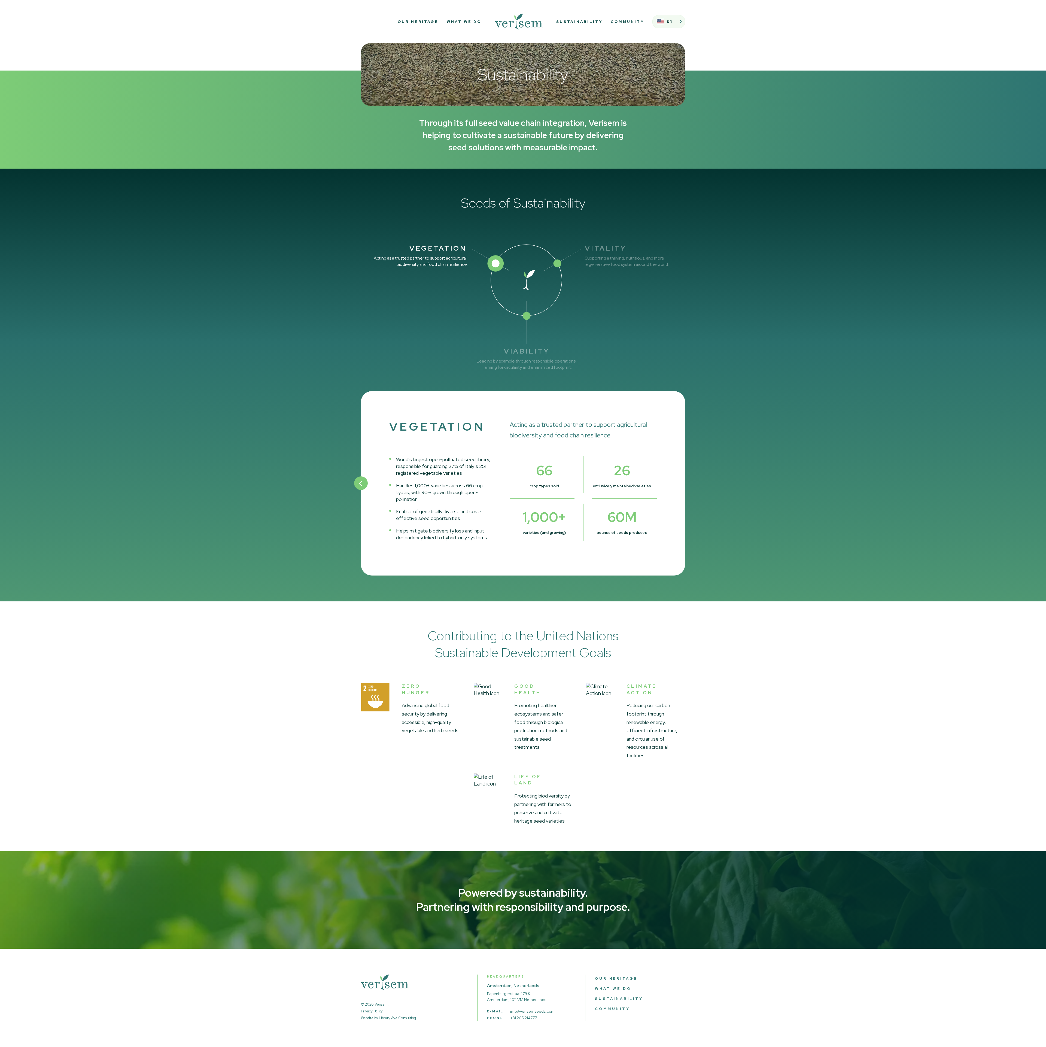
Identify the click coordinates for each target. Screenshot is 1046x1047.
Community (627, 21)
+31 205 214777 (523, 1017)
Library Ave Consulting (397, 1018)
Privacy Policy (372, 1011)
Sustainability (579, 21)
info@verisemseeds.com (532, 1011)
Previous (361, 483)
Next (685, 483)
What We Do (464, 21)
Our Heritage (418, 21)
